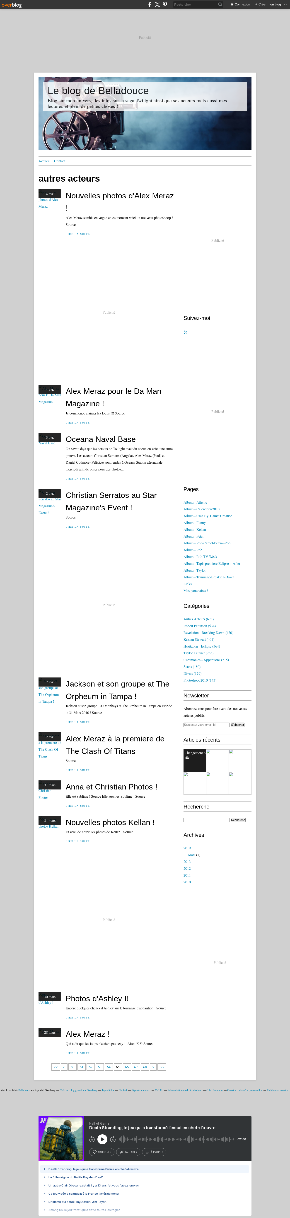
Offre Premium (214, 1090)
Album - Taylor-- (196, 570)
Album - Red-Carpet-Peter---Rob (207, 543)
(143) (200, 680)
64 (109, 1067)
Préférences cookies (277, 1090)
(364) (202, 646)
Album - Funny (195, 522)
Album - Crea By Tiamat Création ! (209, 515)
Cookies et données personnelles (244, 1090)
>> (162, 1067)
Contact (59, 160)
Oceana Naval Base (101, 439)
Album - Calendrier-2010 (202, 509)
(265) (198, 652)
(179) (192, 673)
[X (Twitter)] (157, 4)
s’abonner (104, 1152)
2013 (187, 861)
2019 (187, 847)
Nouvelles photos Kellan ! (110, 822)
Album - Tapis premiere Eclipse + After (212, 563)
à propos (157, 1152)
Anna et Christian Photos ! (111, 786)
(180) (192, 666)
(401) (199, 639)
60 (72, 1067)
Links (188, 583)
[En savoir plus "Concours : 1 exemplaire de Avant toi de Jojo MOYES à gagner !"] (195, 783)
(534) (200, 625)
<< (56, 1067)
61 (81, 1067)
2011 (187, 875)
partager (131, 1152)
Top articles (108, 1090)
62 (90, 1067)
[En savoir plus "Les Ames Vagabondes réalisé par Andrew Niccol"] (240, 760)
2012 (187, 868)
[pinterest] (165, 4)
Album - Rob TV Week (200, 556)
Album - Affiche (195, 502)
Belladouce (24, 1090)
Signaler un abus (141, 1090)
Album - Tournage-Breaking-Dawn (209, 577)
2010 (187, 881)
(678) (199, 618)
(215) (206, 659)
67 (136, 1067)
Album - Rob (193, 549)
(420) (208, 632)
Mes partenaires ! (196, 590)
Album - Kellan (195, 529)
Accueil (44, 160)
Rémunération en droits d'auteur (185, 1090)
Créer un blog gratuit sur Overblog (78, 1090)
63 (100, 1067)
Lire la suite (78, 234)
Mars (191, 854)
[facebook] (150, 4)
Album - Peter (194, 536)
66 (127, 1067)
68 (145, 1067)
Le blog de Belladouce (98, 90)
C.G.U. (159, 1090)
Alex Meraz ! (88, 1034)
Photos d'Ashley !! (97, 998)
